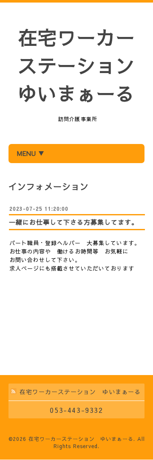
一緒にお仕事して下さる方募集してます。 (73, 221)
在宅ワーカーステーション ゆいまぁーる (80, 438)
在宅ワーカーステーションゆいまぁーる (76, 65)
